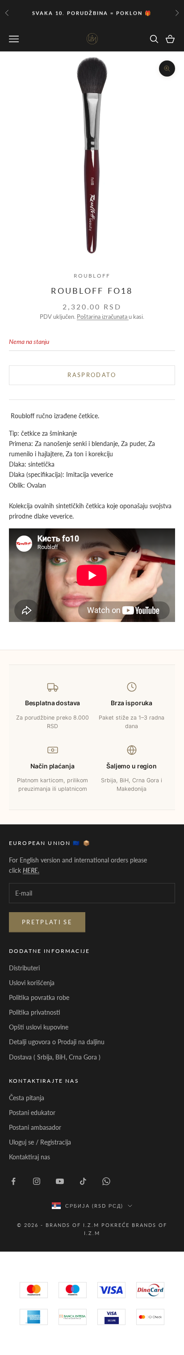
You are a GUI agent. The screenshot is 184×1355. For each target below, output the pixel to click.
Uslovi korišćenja (31, 982)
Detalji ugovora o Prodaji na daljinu (57, 1042)
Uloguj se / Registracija (40, 1142)
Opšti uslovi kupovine (38, 1027)
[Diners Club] (73, 1317)
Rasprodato (91, 374)
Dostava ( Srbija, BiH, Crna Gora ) (54, 1057)
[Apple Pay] (150, 1317)
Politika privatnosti (34, 1012)
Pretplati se (47, 922)
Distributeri (24, 968)
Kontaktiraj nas (29, 1157)
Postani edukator (32, 1112)
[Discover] (111, 1317)
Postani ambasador (35, 1127)
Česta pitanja (26, 1098)
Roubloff (92, 275)
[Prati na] (13, 1181)
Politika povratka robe (39, 997)
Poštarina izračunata (103, 316)
